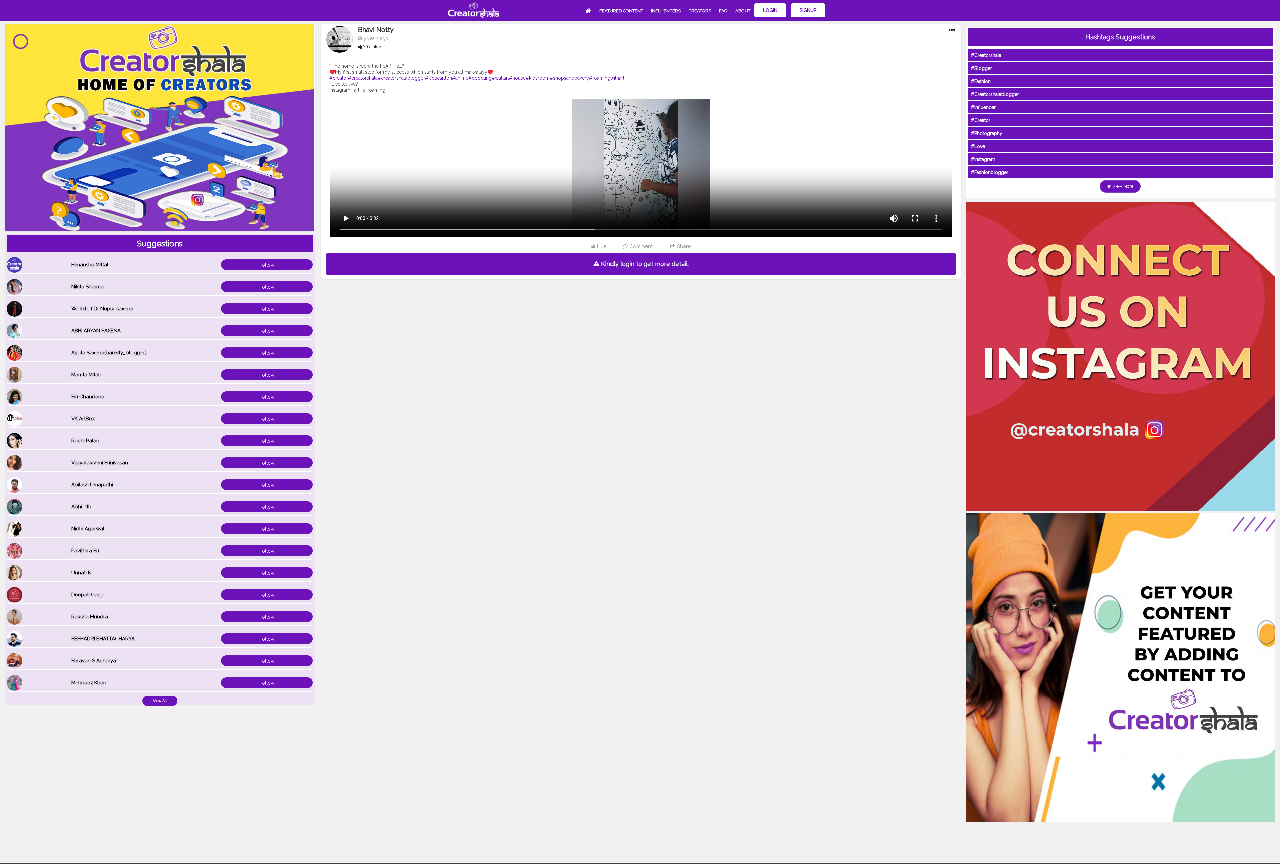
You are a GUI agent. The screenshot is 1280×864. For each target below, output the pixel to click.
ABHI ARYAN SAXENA (96, 331)
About (742, 10)
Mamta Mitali (86, 375)
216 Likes (372, 46)
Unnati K (81, 573)
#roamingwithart (606, 78)
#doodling (480, 78)
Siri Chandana (87, 397)
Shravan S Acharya (93, 661)
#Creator (980, 120)
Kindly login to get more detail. (644, 263)
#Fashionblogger (989, 172)
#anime (460, 78)
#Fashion (981, 81)
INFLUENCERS (666, 10)
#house (517, 78)
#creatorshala (363, 78)
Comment (640, 246)
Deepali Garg (87, 595)
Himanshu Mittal (89, 265)
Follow (266, 265)
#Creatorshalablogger (995, 94)
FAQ (723, 10)
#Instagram (983, 159)
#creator (338, 78)
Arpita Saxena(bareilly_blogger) (109, 353)
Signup (808, 10)
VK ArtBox (83, 419)
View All (160, 701)
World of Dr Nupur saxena (102, 309)
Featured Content (621, 10)
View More (1122, 186)
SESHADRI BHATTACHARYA (103, 639)
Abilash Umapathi (92, 485)
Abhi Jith (81, 507)
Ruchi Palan (85, 441)
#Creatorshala (986, 55)
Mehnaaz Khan (88, 683)
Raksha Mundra (89, 617)
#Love (978, 146)
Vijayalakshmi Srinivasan (99, 463)
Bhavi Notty (376, 30)
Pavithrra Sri (85, 551)
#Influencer (983, 107)
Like (601, 246)
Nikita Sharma (87, 287)
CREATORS (700, 10)
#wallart (500, 78)
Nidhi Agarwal (87, 529)
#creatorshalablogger (401, 78)
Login (770, 10)
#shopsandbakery (569, 78)
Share (683, 246)
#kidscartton (438, 78)
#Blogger (981, 68)
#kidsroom (538, 78)
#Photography (986, 133)
